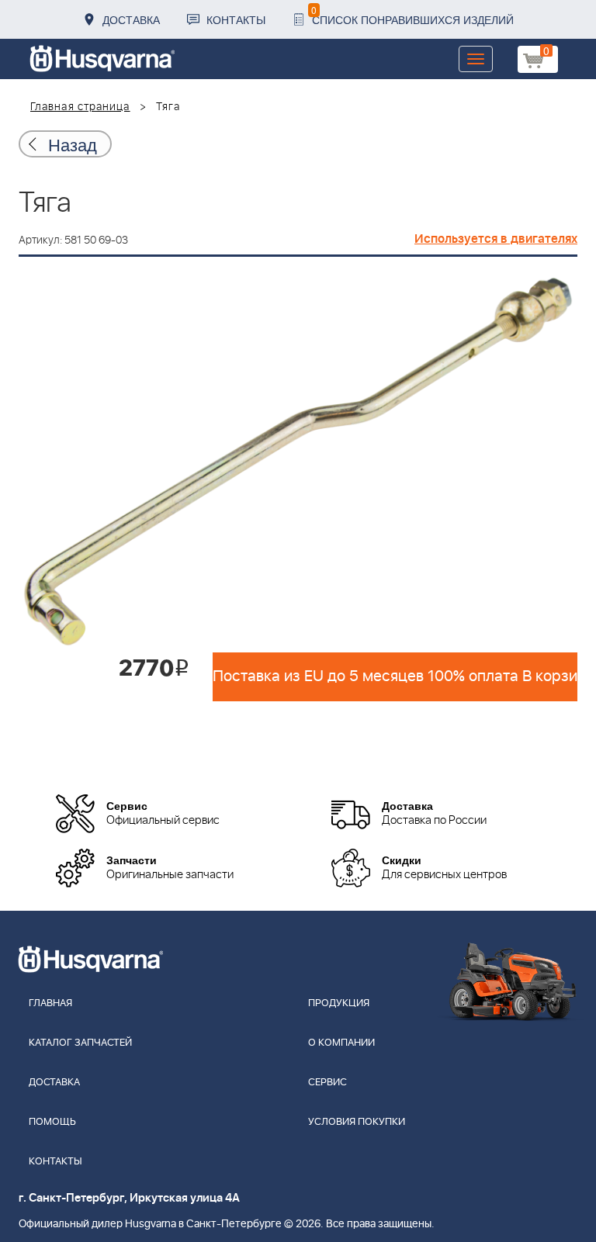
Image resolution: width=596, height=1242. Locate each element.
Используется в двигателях (495, 239)
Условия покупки (356, 1122)
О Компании (341, 1043)
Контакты (235, 19)
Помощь (52, 1122)
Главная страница (80, 107)
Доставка (131, 19)
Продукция (338, 1003)
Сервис (327, 1082)
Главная (50, 1003)
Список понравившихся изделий (412, 15)
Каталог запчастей (80, 1043)
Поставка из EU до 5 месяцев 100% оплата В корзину (395, 676)
